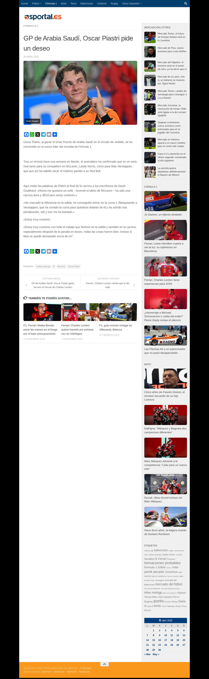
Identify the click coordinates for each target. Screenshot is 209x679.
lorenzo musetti (172, 576)
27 (184, 645)
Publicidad (85, 668)
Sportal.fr (72, 671)
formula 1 (150, 567)
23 (159, 645)
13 (184, 635)
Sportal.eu (59, 671)
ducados (149, 558)
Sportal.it (46, 671)
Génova (169, 568)
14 (147, 640)
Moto (64, 3)
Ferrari (162, 558)
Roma (175, 602)
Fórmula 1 (51, 3)
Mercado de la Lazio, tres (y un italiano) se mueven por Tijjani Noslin (171, 80)
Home (24, 3)
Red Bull (167, 602)
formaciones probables (162, 563)
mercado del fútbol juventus (170, 588)
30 (159, 650)
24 (165, 645)
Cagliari (171, 551)
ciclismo (179, 555)
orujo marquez (165, 597)
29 (153, 650)
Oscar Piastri (74, 266)
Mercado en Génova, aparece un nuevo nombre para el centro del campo (171, 143)
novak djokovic (171, 593)
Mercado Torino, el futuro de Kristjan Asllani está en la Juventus (171, 37)
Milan (147, 592)
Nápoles (181, 592)
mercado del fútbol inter (152, 588)
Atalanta (147, 551)
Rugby (114, 3)
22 (153, 645)
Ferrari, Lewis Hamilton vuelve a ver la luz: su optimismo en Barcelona (163, 247)
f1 (54, 266)
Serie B (150, 606)
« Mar (147, 654)
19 (177, 640)
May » (156, 654)
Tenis (73, 3)
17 (165, 640)
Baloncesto (86, 3)
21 (147, 645)
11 (171, 635)
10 (165, 635)
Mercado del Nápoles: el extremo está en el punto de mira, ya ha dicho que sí (172, 65)
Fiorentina (171, 559)
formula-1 (31, 25)
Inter (175, 567)
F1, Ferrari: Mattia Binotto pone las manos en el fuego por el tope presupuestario (40, 329)
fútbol (161, 567)
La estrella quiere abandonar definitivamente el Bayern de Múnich (172, 171)
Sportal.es (84, 671)
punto (159, 601)
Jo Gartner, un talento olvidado (163, 214)
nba (164, 593)
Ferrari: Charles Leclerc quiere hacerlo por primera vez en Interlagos (77, 329)
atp (152, 551)
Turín (164, 606)
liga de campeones (159, 576)
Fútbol (35, 3)
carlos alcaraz (155, 554)
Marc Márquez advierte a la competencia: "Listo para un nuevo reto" (165, 465)
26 (177, 645)
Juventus (171, 571)
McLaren (61, 266)
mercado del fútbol (168, 584)
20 (184, 640)
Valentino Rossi (174, 606)
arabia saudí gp (43, 266)
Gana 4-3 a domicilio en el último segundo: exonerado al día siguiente (172, 157)
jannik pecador (154, 572)
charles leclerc (168, 554)
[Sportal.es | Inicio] (42, 17)
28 (147, 650)
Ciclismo (102, 3)
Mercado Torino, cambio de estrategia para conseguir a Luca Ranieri (172, 94)
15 (153, 640)
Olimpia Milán (150, 597)
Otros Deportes (130, 3)
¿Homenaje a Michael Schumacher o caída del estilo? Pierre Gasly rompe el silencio (163, 316)
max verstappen (157, 580)
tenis (157, 606)
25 (171, 645)
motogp (157, 592)
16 (159, 640)
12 (177, 635)
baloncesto (161, 550)
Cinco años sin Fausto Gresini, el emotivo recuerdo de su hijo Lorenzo (164, 396)
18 (171, 640)
